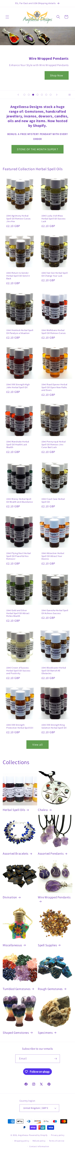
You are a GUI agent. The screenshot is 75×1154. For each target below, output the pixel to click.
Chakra (43, 810)
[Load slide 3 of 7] (33, 95)
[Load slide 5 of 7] (42, 95)
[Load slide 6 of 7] (46, 95)
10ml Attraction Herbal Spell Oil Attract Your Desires (53, 556)
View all (37, 744)
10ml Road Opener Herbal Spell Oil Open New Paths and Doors (54, 387)
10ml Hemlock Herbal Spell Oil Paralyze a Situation (19, 331)
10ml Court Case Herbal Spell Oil (53, 500)
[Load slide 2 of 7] (29, 95)
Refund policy (39, 1140)
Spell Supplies (47, 945)
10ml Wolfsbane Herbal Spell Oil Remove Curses (54, 331)
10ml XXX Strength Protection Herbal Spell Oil (19, 726)
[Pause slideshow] (71, 95)
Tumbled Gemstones (16, 989)
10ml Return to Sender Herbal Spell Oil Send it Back (18, 275)
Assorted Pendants (51, 854)
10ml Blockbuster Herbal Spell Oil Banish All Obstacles (54, 670)
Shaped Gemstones (16, 1033)
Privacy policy (57, 1135)
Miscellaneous (12, 945)
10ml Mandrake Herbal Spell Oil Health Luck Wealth (17, 444)
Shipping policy (21, 1140)
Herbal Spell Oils (14, 810)
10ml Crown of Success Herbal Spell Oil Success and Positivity (18, 670)
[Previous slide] (18, 95)
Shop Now (56, 75)
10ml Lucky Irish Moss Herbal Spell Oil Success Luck (53, 218)
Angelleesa (23, 1135)
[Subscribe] (56, 1058)
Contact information (39, 1146)
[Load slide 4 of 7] (37, 95)
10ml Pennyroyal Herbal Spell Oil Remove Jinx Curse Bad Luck (54, 444)
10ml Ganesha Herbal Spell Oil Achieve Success (55, 612)
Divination (10, 897)
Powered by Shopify (38, 1135)
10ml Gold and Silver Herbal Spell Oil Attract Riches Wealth (17, 613)
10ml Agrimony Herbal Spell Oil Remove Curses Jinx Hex (18, 218)
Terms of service (56, 1140)
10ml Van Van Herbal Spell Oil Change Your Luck (55, 274)
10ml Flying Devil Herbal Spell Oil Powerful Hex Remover (18, 556)
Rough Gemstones (50, 989)
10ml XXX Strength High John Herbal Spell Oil (17, 386)
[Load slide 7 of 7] (50, 95)
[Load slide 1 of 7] (24, 95)
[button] (7, 17)
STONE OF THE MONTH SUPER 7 (37, 149)
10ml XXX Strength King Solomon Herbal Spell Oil (54, 726)
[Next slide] (57, 95)
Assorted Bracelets (15, 854)
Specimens (45, 1033)
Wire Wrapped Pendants (54, 897)
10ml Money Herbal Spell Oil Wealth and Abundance (19, 500)
